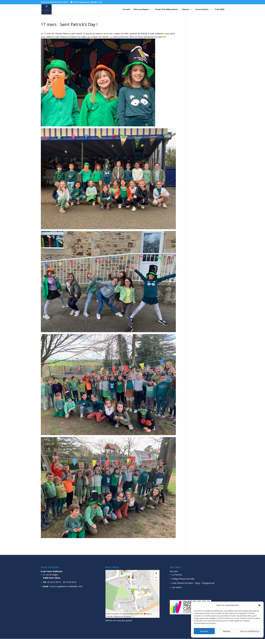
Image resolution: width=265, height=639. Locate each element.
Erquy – (198, 583)
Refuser (226, 631)
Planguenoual (208, 583)
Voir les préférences (249, 631)
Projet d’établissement (166, 9)
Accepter (204, 631)
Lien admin (176, 587)
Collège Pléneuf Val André (183, 578)
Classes (185, 9)
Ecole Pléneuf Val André (182, 583)
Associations (202, 9)
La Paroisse (177, 574)
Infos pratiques (141, 9)
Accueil (126, 9)
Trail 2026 (219, 9)
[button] (259, 605)
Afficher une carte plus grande (118, 620)
